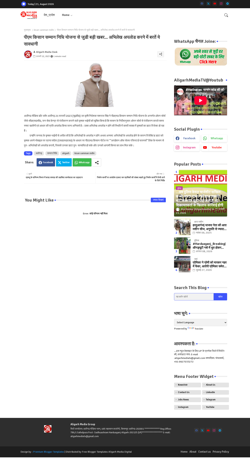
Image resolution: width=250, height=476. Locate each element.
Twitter (66, 162)
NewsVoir (183, 384)
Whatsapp (84, 162)
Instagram (183, 407)
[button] (226, 15)
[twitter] (208, 3)
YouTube (210, 407)
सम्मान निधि (52, 153)
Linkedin (210, 392)
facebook (189, 138)
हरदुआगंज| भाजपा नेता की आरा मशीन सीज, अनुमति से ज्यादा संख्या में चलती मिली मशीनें (210, 227)
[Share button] (96, 162)
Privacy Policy (221, 451)
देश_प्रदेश (49, 15)
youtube (217, 147)
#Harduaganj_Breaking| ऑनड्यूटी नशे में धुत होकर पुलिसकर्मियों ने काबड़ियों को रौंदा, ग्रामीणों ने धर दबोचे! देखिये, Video (209, 246)
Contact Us (183, 392)
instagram (189, 147)
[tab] (49, 15)
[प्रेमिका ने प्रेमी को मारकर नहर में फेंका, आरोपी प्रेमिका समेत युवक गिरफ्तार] (182, 264)
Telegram (210, 399)
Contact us (204, 451)
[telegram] (227, 3)
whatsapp (217, 138)
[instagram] (221, 3)
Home (66, 15)
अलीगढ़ (39, 153)
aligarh (65, 153)
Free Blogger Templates (95, 451)
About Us (210, 384)
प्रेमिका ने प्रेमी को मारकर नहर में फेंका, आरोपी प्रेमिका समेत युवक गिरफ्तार (210, 264)
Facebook (48, 162)
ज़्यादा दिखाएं (158, 199)
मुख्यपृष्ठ (27, 30)
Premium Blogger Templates (48, 451)
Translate (199, 329)
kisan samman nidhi (44, 30)
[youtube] (214, 3)
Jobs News (183, 399)
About (192, 451)
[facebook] (202, 3)
